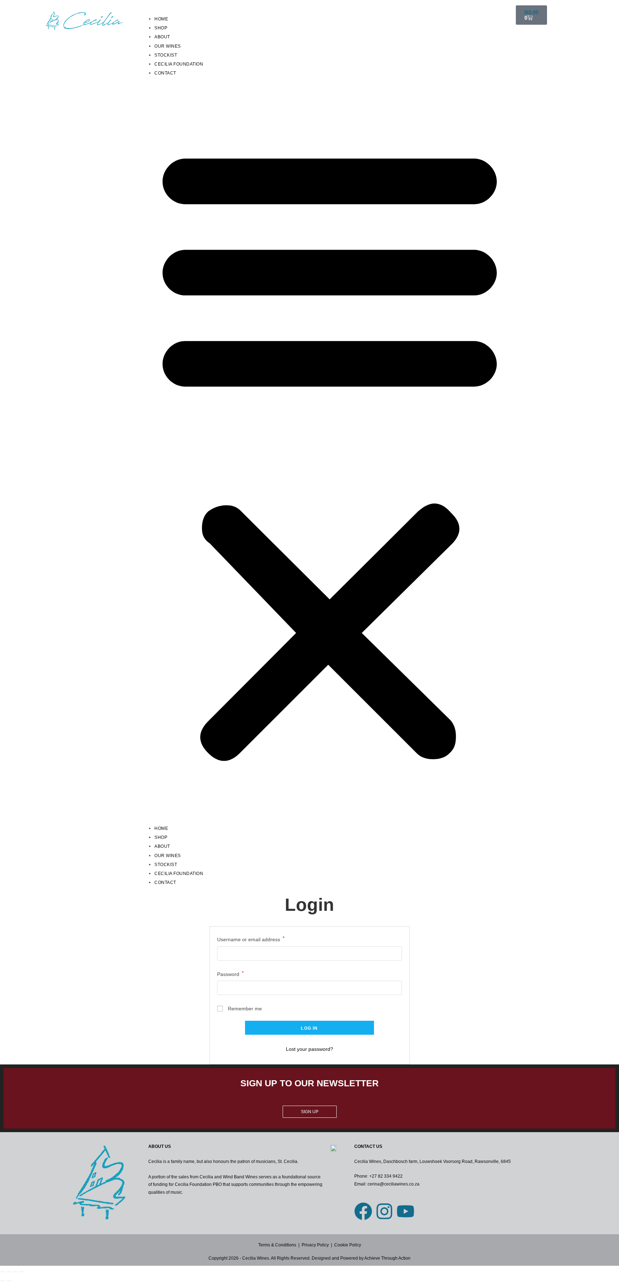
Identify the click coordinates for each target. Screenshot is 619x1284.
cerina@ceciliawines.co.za (393, 1184)
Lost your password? (309, 1049)
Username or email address (250, 938)
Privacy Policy (315, 1244)
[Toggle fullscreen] (8, 1272)
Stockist (165, 55)
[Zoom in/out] (2, 1272)
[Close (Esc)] (21, 1272)
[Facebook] (363, 1211)
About (162, 36)
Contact (165, 73)
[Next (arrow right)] (8, 1280)
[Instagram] (384, 1211)
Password (230, 973)
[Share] (15, 1272)
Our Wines (167, 46)
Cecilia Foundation (178, 64)
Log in (309, 1028)
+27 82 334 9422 (386, 1176)
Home (161, 18)
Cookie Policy (347, 1244)
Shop (160, 27)
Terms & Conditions (277, 1244)
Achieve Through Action (387, 1258)
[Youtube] (405, 1211)
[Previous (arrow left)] (2, 1280)
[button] (329, 450)
